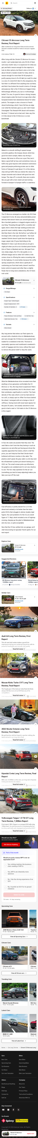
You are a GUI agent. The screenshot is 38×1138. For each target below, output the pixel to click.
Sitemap (4, 1091)
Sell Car (4, 1097)
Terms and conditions (26, 1094)
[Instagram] (8, 1109)
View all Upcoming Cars (17, 936)
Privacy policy (23, 1091)
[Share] (35, 35)
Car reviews (5, 1066)
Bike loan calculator (25, 1073)
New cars (4, 1059)
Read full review (18, 649)
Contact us (5, 1094)
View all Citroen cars (17, 973)
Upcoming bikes (24, 1063)
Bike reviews (23, 1066)
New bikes (22, 1059)
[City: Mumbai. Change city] (35, 3)
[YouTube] (3, 1109)
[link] (15, 919)
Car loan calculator (8, 1073)
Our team (22, 1087)
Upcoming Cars (6, 1063)
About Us (22, 1084)
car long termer (13, 1047)
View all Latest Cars (18, 1041)
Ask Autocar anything (8, 1084)
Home (3, 1047)
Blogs (3, 1087)
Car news (4, 1070)
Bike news (22, 1070)
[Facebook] (13, 1109)
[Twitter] (18, 1109)
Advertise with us (24, 1097)
